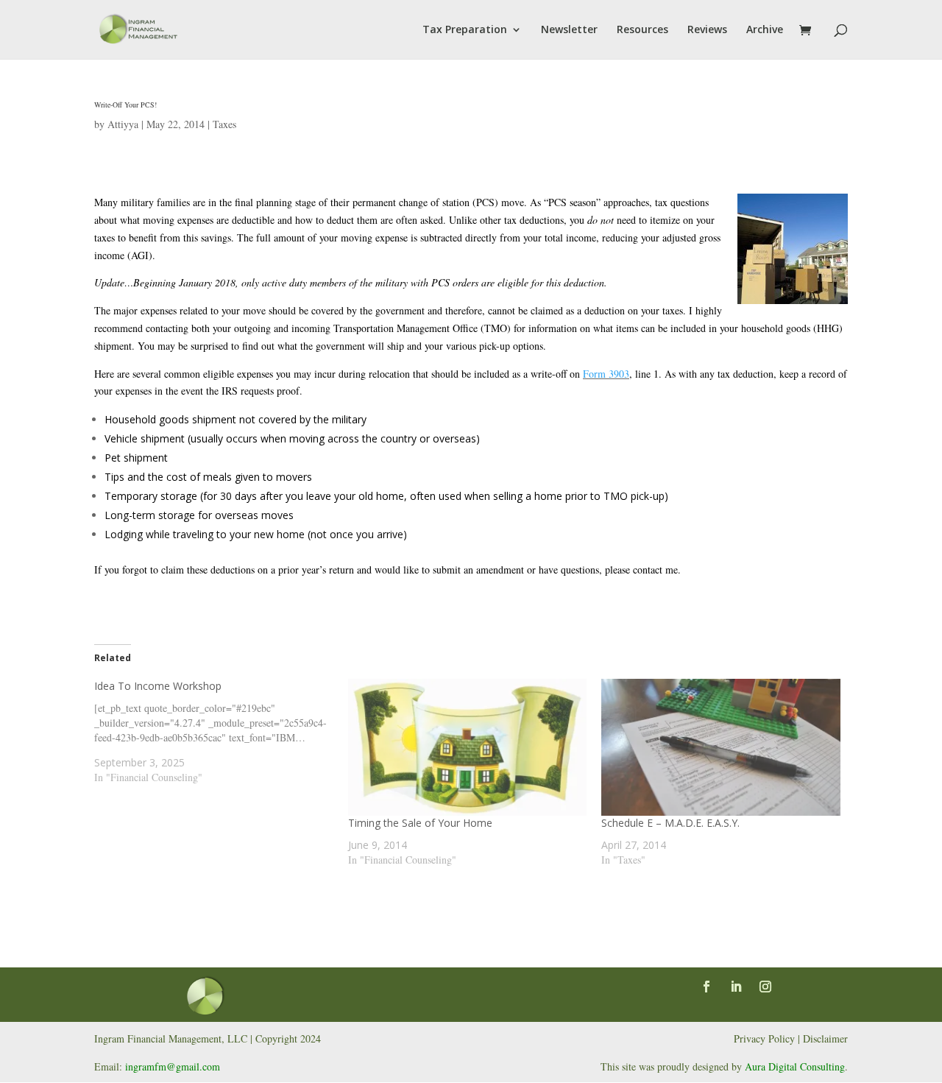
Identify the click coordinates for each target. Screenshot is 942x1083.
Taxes (224, 124)
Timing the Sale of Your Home (420, 823)
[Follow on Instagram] (765, 986)
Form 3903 (606, 374)
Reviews (707, 30)
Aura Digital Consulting (795, 1066)
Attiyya (122, 124)
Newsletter (569, 30)
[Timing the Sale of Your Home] (467, 747)
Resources (642, 30)
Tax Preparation (464, 30)
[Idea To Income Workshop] (221, 732)
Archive (764, 30)
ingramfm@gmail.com (172, 1066)
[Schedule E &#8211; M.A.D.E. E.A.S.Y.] (720, 747)
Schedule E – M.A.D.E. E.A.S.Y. (670, 823)
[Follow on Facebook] (706, 986)
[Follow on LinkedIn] (736, 986)
